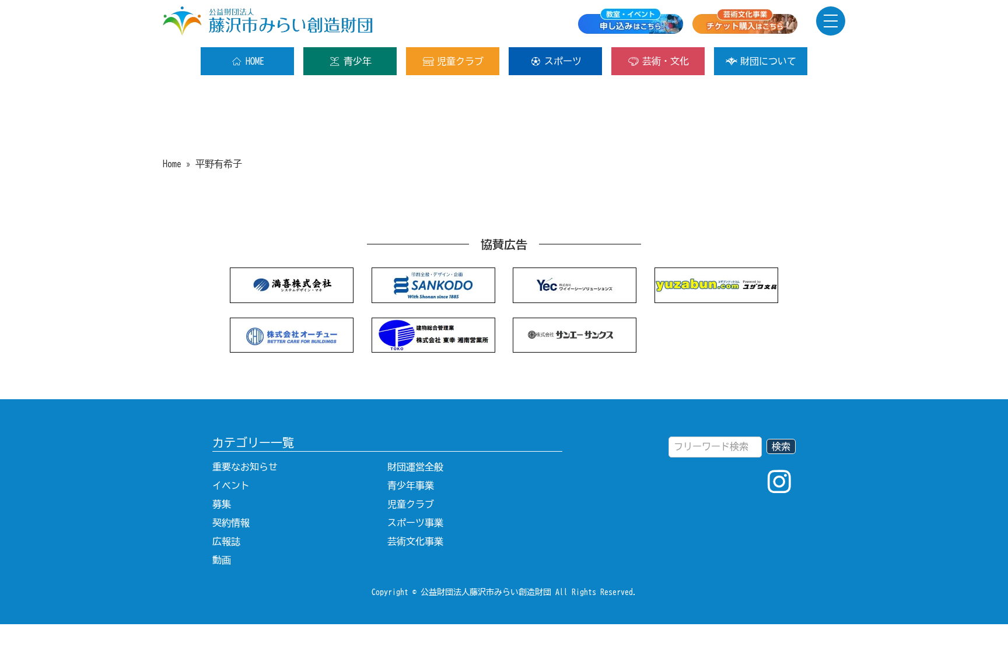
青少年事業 (410, 485)
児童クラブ (460, 61)
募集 (221, 504)
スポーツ (563, 61)
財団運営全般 (415, 466)
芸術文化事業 (415, 541)
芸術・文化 (665, 61)
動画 (221, 560)
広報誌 (226, 541)
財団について (768, 61)
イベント (231, 485)
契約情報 (231, 522)
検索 (781, 446)
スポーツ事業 (415, 522)
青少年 (358, 61)
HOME (255, 61)
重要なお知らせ (245, 466)
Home (172, 163)
